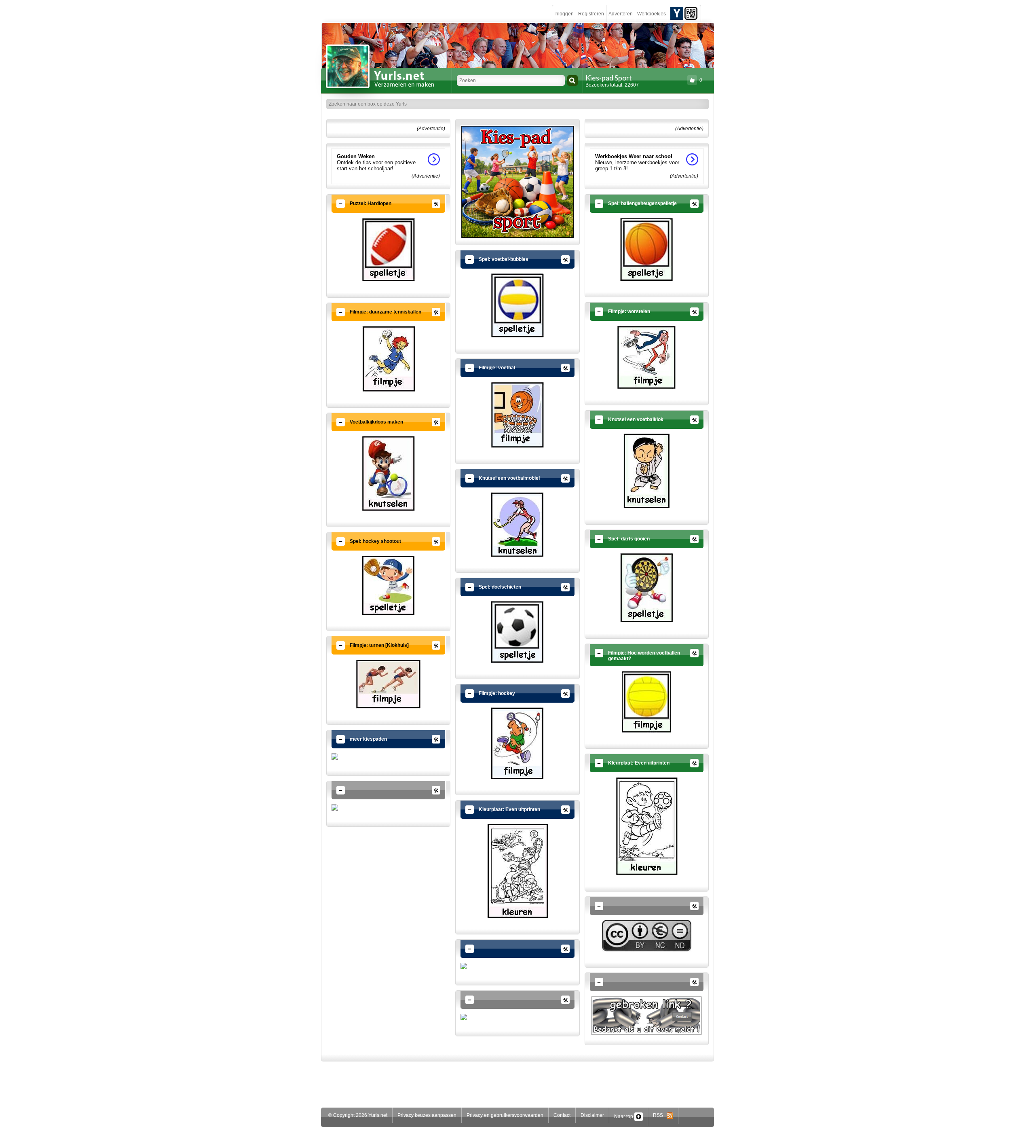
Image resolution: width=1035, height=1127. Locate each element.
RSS (660, 1115)
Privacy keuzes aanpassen (426, 1115)
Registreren (591, 14)
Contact (561, 1115)
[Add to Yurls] (676, 13)
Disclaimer (592, 1115)
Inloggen (564, 14)
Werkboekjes (651, 14)
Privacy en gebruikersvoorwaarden (505, 1115)
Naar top (624, 1116)
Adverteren (620, 14)
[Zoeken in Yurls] (572, 80)
